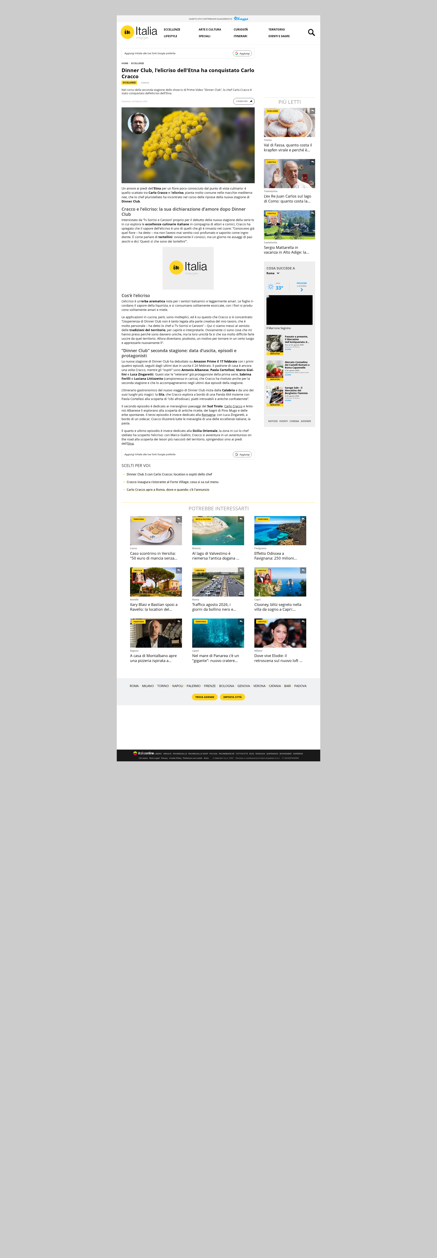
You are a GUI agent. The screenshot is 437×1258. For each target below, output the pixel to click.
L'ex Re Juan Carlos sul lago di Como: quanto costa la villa (287, 200)
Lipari (195, 650)
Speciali (204, 36)
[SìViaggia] (241, 19)
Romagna (208, 415)
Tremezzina (270, 191)
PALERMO (194, 686)
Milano (258, 650)
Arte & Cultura (203, 519)
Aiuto (206, 758)
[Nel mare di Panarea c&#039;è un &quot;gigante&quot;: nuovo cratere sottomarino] (218, 633)
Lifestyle (170, 36)
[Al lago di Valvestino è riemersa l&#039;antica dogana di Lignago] (218, 530)
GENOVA (243, 686)
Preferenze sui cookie (192, 758)
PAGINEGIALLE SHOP (198, 754)
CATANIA (275, 686)
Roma (195, 599)
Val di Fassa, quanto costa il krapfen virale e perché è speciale (288, 149)
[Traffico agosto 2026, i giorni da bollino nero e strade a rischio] (218, 582)
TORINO (163, 686)
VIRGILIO (167, 754)
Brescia (196, 548)
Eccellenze (172, 29)
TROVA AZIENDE (204, 697)
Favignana (260, 548)
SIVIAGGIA (260, 754)
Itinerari (240, 36)
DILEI (251, 754)
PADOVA (300, 686)
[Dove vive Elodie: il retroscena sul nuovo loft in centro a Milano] (280, 633)
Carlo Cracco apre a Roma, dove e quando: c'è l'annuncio (168, 489)
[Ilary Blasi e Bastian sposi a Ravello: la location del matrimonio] (156, 582)
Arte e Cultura (210, 29)
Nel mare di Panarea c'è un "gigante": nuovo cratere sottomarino (215, 660)
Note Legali (154, 758)
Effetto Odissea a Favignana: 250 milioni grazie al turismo (274, 558)
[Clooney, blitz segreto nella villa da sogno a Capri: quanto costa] (280, 582)
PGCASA (213, 754)
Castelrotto (270, 242)
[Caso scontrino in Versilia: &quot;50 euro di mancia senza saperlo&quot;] (156, 530)
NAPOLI (177, 686)
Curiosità (241, 29)
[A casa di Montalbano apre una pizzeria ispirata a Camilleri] (156, 633)
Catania (145, 82)
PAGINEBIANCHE (226, 754)
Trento (268, 140)
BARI (287, 686)
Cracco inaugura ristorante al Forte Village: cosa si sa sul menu (172, 482)
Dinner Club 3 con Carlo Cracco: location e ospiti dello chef (169, 474)
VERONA (259, 686)
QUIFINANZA (272, 754)
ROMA (134, 686)
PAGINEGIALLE (180, 754)
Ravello (134, 599)
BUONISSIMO (286, 754)
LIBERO (158, 754)
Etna (130, 443)
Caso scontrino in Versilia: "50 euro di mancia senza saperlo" (153, 558)
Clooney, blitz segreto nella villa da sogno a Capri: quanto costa (277, 609)
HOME (125, 63)
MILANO (148, 686)
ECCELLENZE (137, 63)
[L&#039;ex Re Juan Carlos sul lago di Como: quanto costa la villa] (290, 173)
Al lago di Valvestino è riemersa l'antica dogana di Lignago (215, 558)
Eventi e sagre (279, 36)
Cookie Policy (175, 758)
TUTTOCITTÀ (242, 754)
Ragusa (134, 650)
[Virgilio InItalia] (139, 33)
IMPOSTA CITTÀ (232, 697)
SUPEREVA (298, 754)
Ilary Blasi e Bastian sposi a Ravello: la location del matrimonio (154, 609)
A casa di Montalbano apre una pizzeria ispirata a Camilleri (153, 660)
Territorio (277, 29)
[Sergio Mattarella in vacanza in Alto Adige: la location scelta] (290, 224)
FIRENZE (210, 686)
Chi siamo (143, 758)
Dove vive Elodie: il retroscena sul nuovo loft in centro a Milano (278, 660)
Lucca (133, 548)
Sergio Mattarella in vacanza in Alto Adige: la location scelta (285, 252)
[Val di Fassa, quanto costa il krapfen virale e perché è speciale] (290, 122)
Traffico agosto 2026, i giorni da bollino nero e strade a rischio (212, 609)
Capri (257, 599)
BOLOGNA (226, 686)
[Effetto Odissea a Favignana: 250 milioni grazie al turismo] (280, 530)
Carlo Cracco (233, 406)
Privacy (164, 758)
